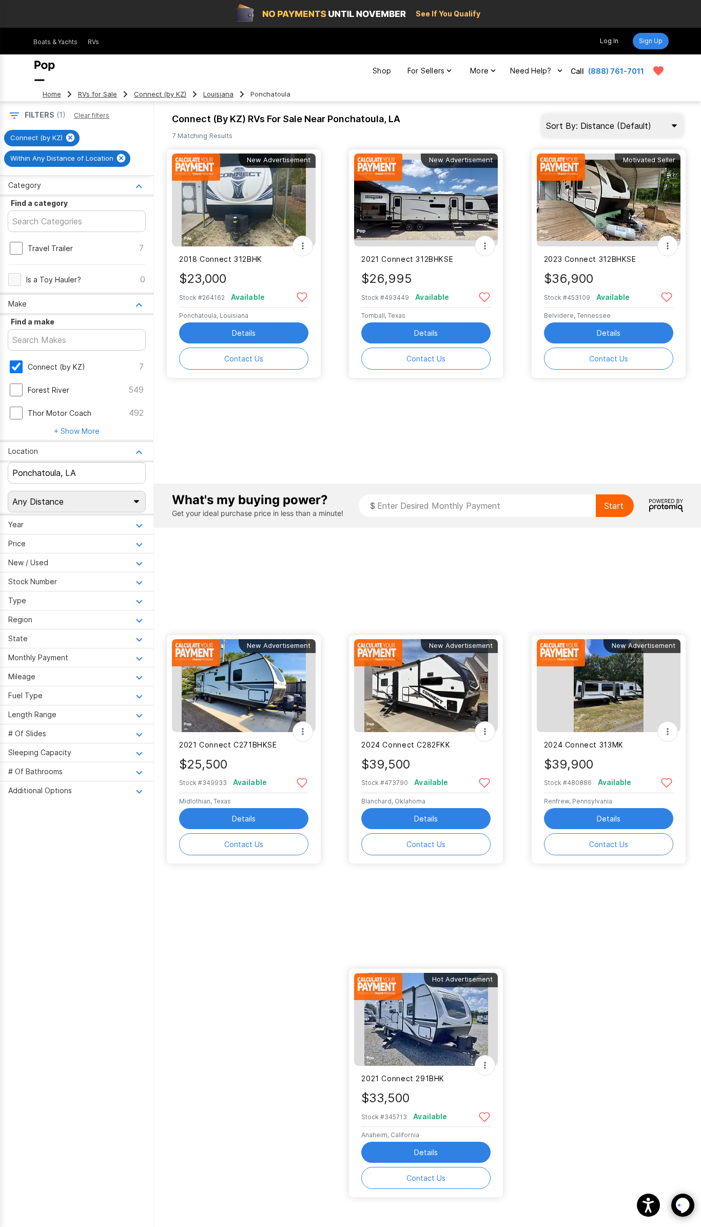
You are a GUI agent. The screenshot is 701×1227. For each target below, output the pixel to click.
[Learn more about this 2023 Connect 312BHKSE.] (608, 200)
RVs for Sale (97, 94)
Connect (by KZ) (160, 94)
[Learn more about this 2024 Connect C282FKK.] (426, 685)
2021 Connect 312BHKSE (407, 259)
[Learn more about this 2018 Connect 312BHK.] (244, 200)
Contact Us (243, 358)
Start (614, 506)
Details (244, 333)
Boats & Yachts (55, 42)
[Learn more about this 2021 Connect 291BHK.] (426, 1019)
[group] (42, 138)
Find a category (39, 203)
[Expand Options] (303, 246)
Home (52, 94)
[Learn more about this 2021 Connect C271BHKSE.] (244, 685)
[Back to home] (44, 70)
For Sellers (425, 70)
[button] (648, 1205)
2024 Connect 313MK (584, 744)
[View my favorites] (658, 70)
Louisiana (218, 94)
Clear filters (91, 115)
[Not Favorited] (302, 296)
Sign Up (651, 41)
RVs (93, 42)
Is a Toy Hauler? (53, 279)
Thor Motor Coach (59, 413)
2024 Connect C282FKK (405, 744)
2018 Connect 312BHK (220, 259)
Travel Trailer (50, 248)
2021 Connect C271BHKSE (228, 744)
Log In (609, 41)
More (479, 70)
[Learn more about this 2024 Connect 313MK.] (608, 685)
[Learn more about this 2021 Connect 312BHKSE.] (426, 200)
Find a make (32, 321)
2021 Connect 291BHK (402, 1078)
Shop (382, 70)
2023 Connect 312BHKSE (590, 259)
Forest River (48, 390)
